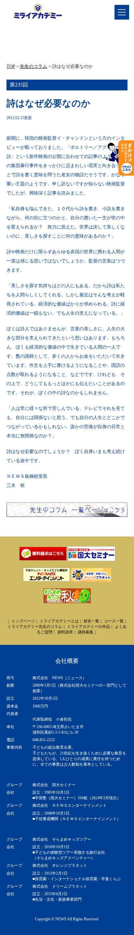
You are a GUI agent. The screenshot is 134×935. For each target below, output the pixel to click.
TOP (11, 66)
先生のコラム (33, 66)
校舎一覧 (91, 621)
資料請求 (65, 632)
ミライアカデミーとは (59, 621)
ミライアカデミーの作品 (88, 626)
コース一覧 (114, 621)
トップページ (23, 621)
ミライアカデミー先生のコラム (34, 626)
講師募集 (85, 632)
